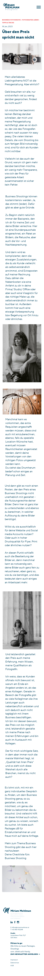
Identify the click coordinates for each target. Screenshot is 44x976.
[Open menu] (39, 7)
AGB (12, 966)
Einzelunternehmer (16, 832)
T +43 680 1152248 (16, 930)
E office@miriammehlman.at (19, 927)
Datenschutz (14, 963)
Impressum (14, 960)
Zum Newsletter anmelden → (25, 954)
